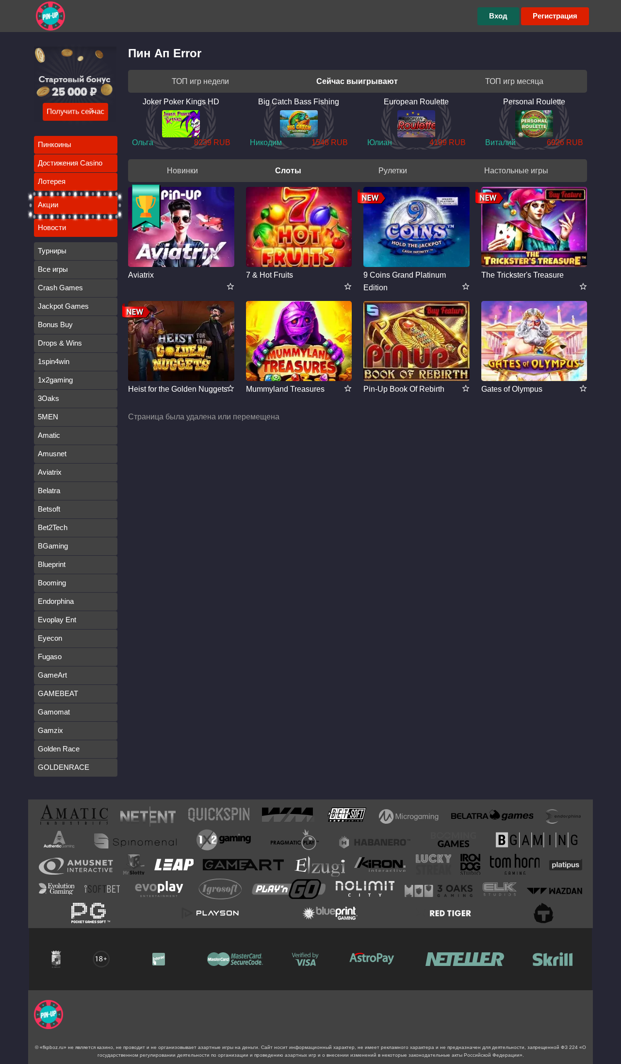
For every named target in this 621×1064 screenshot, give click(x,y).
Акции (48, 204)
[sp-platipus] (565, 866)
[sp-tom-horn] (514, 866)
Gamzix (50, 730)
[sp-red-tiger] (443, 913)
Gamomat (54, 712)
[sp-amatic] (74, 816)
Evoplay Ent (57, 619)
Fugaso (50, 656)
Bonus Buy (55, 324)
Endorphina (56, 601)
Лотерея (51, 181)
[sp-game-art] (243, 866)
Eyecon (50, 638)
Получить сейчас (75, 111)
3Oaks (48, 398)
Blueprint (51, 564)
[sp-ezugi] (319, 866)
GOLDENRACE (63, 767)
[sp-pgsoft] (90, 913)
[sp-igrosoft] (220, 891)
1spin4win (53, 361)
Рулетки (392, 170)
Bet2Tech (52, 527)
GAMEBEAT (58, 693)
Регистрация (555, 16)
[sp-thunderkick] (543, 913)
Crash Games (60, 287)
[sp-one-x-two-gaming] (223, 841)
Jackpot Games (63, 306)
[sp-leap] (174, 866)
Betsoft (49, 509)
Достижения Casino (70, 163)
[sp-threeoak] (439, 891)
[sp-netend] (148, 816)
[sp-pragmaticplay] (295, 841)
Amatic (49, 435)
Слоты (288, 170)
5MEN (48, 417)
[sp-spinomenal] (135, 840)
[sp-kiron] (380, 866)
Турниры (52, 251)
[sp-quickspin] (218, 816)
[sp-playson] (210, 913)
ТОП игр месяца (514, 81)
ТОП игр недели (200, 81)
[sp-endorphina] (563, 816)
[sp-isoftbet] (102, 890)
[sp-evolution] (56, 890)
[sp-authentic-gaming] (59, 841)
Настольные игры (516, 170)
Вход (498, 16)
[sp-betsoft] (346, 816)
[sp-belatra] (492, 816)
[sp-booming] (453, 841)
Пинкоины (54, 144)
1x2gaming (55, 380)
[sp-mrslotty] (133, 866)
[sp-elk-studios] (500, 891)
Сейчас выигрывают (357, 81)
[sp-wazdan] (554, 891)
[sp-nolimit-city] (365, 890)
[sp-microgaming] (409, 816)
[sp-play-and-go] (289, 891)
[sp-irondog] (470, 866)
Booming (52, 583)
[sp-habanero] (375, 840)
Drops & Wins (60, 343)
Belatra (49, 490)
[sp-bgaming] (536, 841)
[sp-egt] (76, 866)
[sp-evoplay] (159, 891)
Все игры (53, 269)
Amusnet (52, 453)
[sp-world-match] (288, 816)
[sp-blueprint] (330, 913)
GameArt (52, 675)
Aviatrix (50, 472)
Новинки (182, 170)
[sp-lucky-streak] (433, 866)
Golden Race (59, 749)
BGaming (53, 546)
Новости (52, 227)
